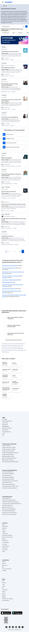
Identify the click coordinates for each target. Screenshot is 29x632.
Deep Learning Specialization (8, 479)
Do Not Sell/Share (5, 600)
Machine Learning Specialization (8, 484)
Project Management (6, 431)
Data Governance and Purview (9, 288)
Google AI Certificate (6, 445)
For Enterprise (5, 540)
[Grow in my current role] (14, 143)
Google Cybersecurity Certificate (9, 447)
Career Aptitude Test (6, 498)
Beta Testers (4, 565)
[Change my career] (14, 139)
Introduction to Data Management (10, 280)
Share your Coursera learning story (9, 514)
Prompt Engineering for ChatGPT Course (10, 486)
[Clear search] (23, 26)
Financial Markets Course (7, 482)
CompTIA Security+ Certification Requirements (11, 503)
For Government (5, 542)
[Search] (26, 26)
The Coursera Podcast (6, 569)
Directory (4, 595)
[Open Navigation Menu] (2, 2)
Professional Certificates (7, 535)
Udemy (3, 551)
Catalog (3, 531)
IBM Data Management (7, 282)
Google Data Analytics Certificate (9, 449)
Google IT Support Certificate (8, 451)
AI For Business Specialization (8, 473)
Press (3, 581)
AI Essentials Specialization (7, 472)
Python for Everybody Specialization (9, 488)
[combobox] (11, 26)
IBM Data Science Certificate (8, 460)
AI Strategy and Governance (8, 268)
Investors (4, 582)
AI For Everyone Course (7, 475)
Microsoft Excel (5, 430)
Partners (4, 563)
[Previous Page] (6, 251)
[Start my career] (14, 134)
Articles (3, 593)
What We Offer (5, 526)
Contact (3, 591)
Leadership (4, 528)
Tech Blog (4, 570)
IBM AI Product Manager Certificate (9, 458)
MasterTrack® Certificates (7, 537)
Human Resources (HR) (6, 428)
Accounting (4, 419)
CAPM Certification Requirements (9, 500)
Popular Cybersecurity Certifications (9, 512)
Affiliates (4, 597)
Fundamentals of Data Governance (10, 265)
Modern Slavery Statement (7, 598)
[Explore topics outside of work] (14, 147)
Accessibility (4, 589)
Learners (4, 561)
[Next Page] (23, 251)
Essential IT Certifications (7, 505)
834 (20, 251)
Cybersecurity (5, 423)
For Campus (4, 544)
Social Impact (5, 548)
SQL (3, 435)
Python (3, 433)
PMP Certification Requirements (8, 510)
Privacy (3, 586)
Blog (3, 567)
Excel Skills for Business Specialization (10, 481)
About (3, 524)
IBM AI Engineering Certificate (8, 456)
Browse (5, 6)
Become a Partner (5, 546)
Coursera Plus (5, 533)
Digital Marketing (5, 426)
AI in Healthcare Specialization (8, 477)
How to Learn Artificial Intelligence (9, 509)
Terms (3, 584)
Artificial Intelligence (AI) (7, 421)
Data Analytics (5, 424)
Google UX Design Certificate (8, 454)
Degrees (4, 539)
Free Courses (5, 549)
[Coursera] (8, 2)
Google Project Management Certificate (10, 452)
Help (3, 588)
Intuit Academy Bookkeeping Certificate (10, 461)
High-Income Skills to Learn (7, 507)
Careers (3, 530)
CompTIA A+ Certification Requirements (10, 502)
